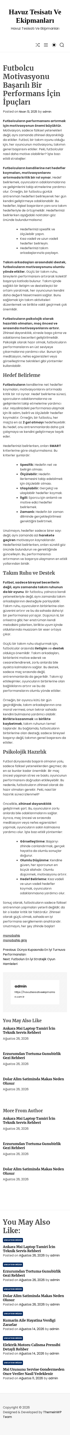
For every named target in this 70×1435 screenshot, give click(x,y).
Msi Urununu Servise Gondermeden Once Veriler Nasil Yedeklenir (33, 1371)
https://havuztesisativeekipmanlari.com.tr (35, 994)
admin (47, 112)
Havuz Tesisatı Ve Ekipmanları (35, 16)
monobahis (11, 935)
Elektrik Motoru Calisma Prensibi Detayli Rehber (31, 1347)
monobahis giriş (15, 940)
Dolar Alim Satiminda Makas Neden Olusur (33, 1081)
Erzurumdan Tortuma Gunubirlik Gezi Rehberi (32, 1055)
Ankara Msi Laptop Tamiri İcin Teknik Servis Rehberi (29, 1030)
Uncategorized (13, 1240)
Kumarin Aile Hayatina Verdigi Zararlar (29, 1322)
